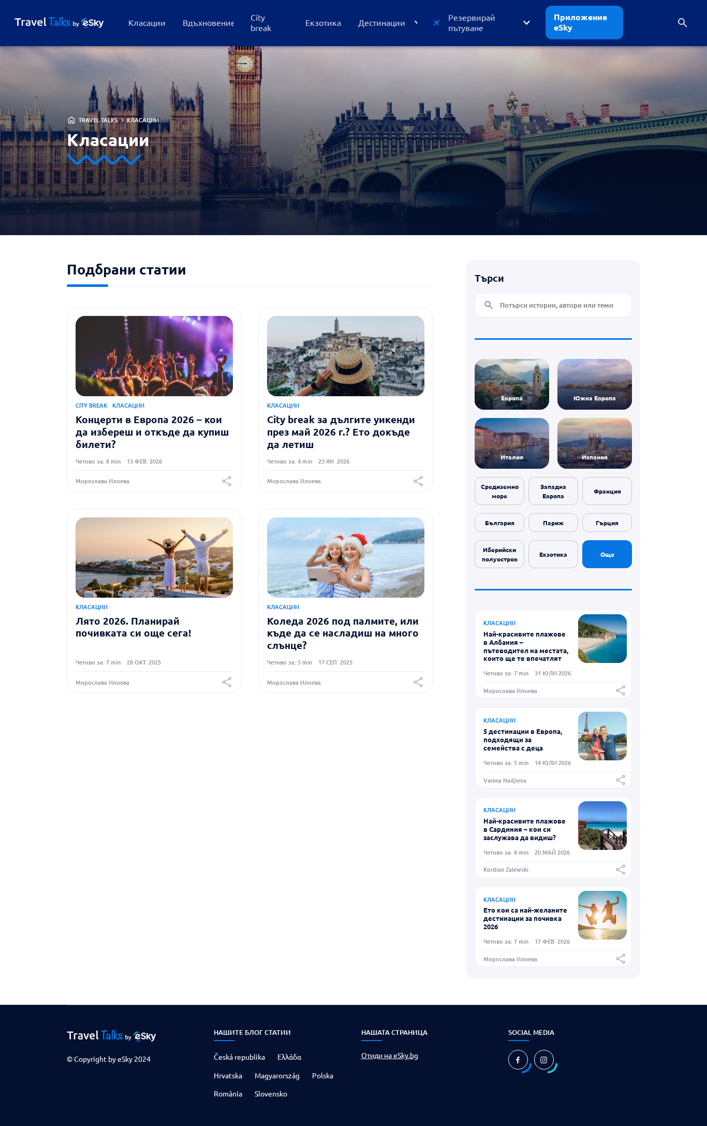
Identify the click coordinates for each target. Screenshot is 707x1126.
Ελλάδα (289, 1056)
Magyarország (277, 1075)
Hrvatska (228, 1075)
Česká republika (239, 1056)
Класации (143, 120)
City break (91, 405)
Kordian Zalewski (505, 869)
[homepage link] (67, 22)
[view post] (602, 659)
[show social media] (518, 1060)
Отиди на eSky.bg (389, 1055)
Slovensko (271, 1093)
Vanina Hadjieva (504, 780)
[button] (389, 22)
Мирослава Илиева (102, 481)
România (228, 1093)
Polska (322, 1075)
